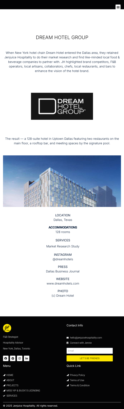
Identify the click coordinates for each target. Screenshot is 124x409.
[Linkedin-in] (26, 358)
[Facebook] (5, 358)
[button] (118, 7)
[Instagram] (19, 358)
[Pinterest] (12, 358)
